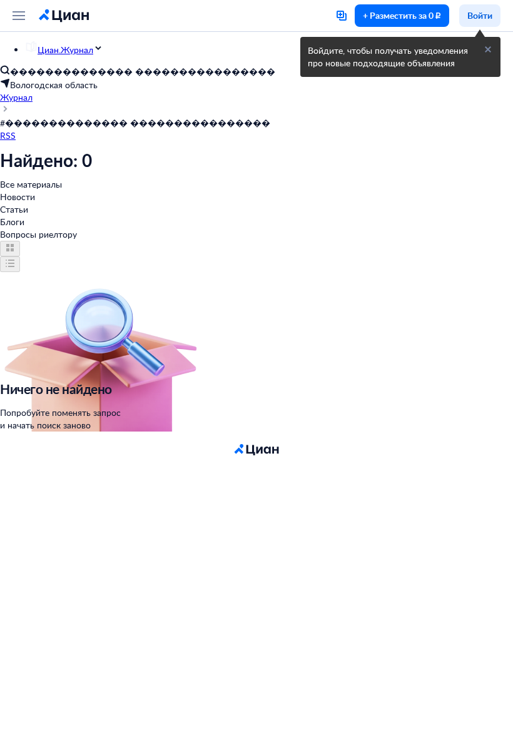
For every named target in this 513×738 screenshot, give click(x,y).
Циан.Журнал (65, 50)
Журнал (16, 97)
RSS (8, 135)
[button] (487, 49)
